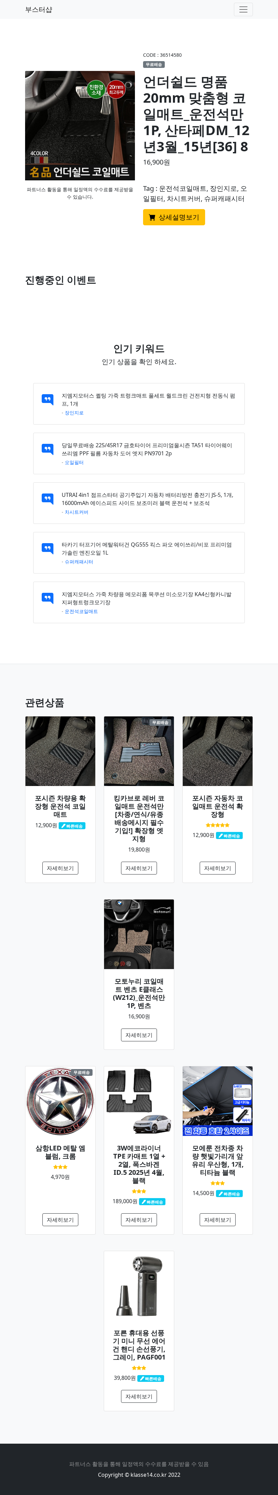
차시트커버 (76, 512)
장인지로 (74, 412)
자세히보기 (60, 868)
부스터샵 (38, 9)
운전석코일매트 (81, 611)
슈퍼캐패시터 (79, 561)
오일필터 (74, 462)
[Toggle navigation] (243, 9)
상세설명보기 (178, 217)
